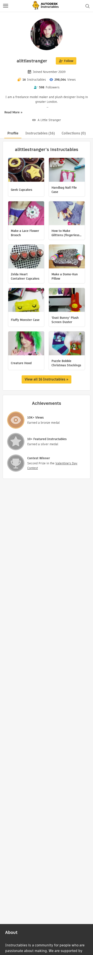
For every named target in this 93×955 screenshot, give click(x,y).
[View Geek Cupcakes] (26, 170)
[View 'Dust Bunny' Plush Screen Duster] (67, 300)
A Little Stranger (49, 120)
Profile (12, 133)
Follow (68, 61)
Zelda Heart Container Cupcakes (25, 276)
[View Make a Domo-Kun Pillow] (67, 257)
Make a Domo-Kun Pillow (64, 276)
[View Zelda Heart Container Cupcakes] (26, 257)
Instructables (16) (40, 133)
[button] (5, 6)
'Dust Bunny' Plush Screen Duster (65, 320)
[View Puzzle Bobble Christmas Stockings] (67, 343)
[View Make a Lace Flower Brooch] (26, 213)
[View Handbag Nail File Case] (67, 170)
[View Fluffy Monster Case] (26, 300)
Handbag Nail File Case (64, 189)
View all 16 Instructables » (46, 379)
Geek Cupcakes (21, 190)
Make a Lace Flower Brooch (25, 233)
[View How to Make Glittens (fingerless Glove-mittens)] (67, 213)
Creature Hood (21, 363)
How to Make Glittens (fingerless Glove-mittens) (65, 233)
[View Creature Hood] (26, 343)
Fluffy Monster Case (25, 320)
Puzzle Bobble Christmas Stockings (66, 363)
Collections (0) (74, 133)
